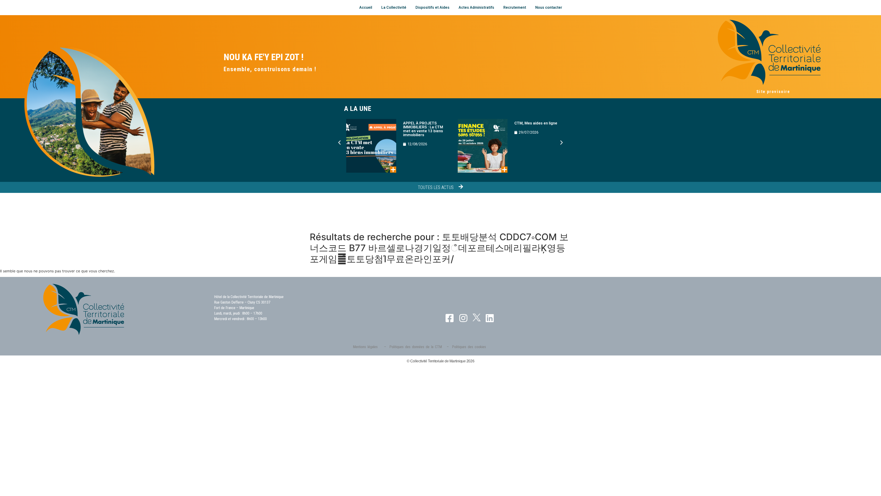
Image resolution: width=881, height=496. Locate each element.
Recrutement (514, 7)
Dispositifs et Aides (432, 7)
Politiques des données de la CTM (415, 347)
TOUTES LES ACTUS (436, 187)
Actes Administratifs (476, 7)
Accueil (365, 7)
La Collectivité (393, 7)
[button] (339, 142)
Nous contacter (548, 7)
